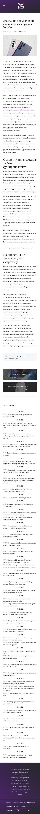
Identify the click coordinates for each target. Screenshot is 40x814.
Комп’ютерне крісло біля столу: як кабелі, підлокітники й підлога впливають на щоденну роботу (19, 481)
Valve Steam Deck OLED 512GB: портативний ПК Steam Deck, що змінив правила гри (19, 738)
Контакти (9, 811)
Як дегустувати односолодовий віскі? (20, 498)
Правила (9, 806)
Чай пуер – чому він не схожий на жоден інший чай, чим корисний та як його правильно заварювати (18, 688)
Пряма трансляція (23, 810)
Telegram (15, 358)
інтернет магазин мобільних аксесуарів (20, 110)
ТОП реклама (22, 31)
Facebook (28, 356)
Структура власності (22, 806)
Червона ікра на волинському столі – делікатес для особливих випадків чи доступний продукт (18, 436)
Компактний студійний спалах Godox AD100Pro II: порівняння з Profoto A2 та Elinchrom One (19, 425)
